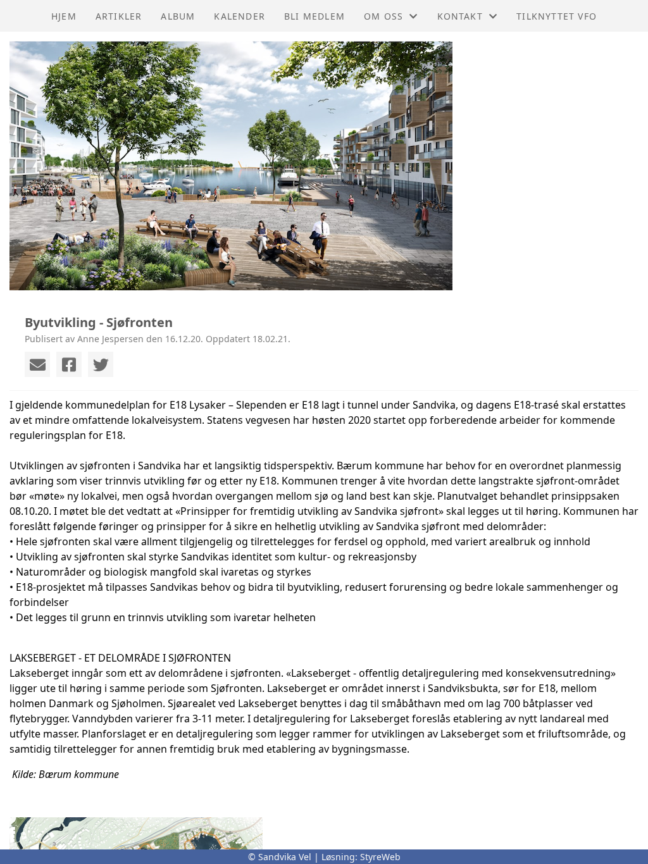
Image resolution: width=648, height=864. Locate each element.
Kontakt (460, 16)
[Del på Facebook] (69, 364)
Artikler (119, 16)
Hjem (64, 16)
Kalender (239, 16)
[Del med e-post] (37, 364)
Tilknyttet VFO (556, 16)
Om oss (383, 16)
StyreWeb (380, 857)
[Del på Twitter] (100, 364)
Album (178, 16)
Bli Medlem (314, 16)
